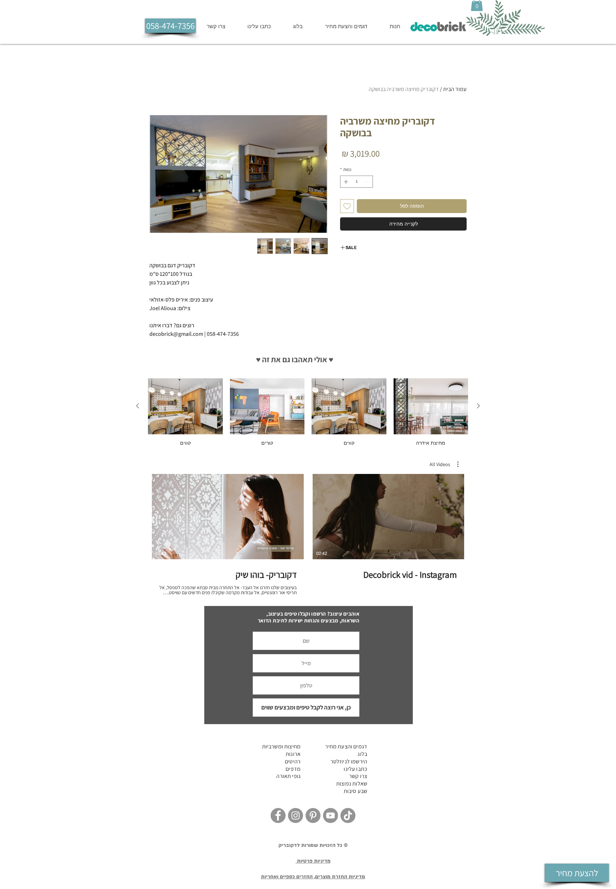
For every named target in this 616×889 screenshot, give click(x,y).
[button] (443, 363)
